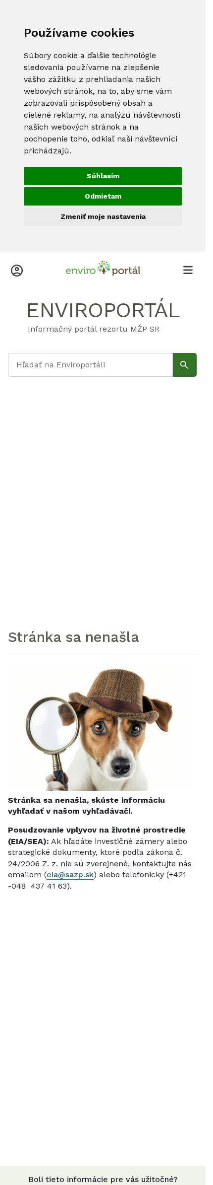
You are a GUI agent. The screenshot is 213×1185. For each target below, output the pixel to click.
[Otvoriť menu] (188, 269)
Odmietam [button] (103, 196)
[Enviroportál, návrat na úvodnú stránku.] (103, 269)
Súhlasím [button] (103, 176)
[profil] (17, 269)
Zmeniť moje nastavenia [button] (103, 216)
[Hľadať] (185, 365)
